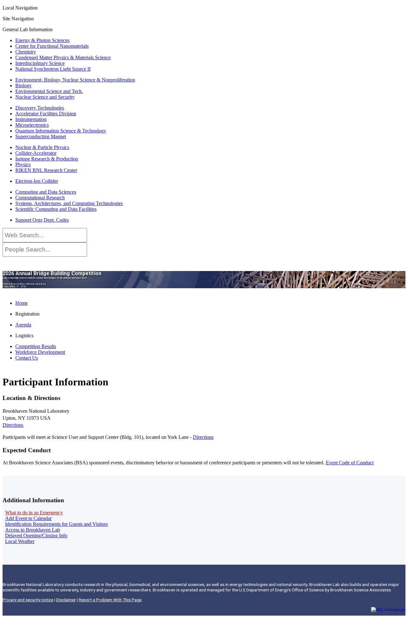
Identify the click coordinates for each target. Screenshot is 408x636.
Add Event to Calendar (28, 518)
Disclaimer (66, 599)
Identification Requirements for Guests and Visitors (56, 524)
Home (21, 303)
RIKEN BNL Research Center (46, 170)
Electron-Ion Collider (36, 181)
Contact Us (26, 358)
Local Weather (19, 541)
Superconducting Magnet (40, 136)
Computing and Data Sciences (45, 192)
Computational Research (40, 197)
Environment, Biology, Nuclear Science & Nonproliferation (75, 79)
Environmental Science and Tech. (49, 91)
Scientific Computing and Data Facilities (56, 209)
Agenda (23, 324)
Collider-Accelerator (35, 153)
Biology (23, 85)
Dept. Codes (56, 220)
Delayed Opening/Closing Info (36, 535)
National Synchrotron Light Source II (53, 69)
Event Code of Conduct (350, 462)
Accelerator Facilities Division (45, 113)
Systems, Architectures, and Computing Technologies (69, 203)
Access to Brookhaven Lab (32, 529)
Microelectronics (32, 125)
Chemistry (25, 51)
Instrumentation (31, 119)
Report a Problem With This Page (110, 599)
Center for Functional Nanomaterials (52, 46)
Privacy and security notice (28, 599)
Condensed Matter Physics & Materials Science (63, 57)
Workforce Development (40, 352)
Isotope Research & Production (46, 158)
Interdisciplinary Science (40, 63)
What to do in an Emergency (34, 512)
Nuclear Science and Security (45, 97)
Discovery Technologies (39, 108)
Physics (23, 164)
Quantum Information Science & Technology (60, 130)
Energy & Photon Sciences (42, 40)
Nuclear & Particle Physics (42, 147)
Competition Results (35, 346)
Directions (13, 425)
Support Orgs (28, 220)
